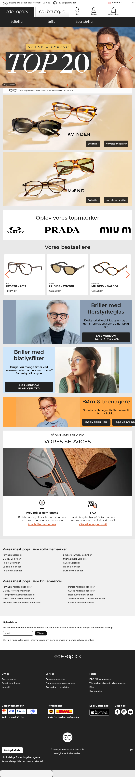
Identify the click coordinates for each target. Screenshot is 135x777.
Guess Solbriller (71, 562)
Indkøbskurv (113, 14)
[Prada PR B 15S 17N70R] (25, 268)
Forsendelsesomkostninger (61, 683)
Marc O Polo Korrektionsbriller (19, 598)
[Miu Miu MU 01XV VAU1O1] (67, 268)
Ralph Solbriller (71, 566)
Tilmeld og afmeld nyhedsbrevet (107, 683)
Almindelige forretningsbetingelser (21, 757)
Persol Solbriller (11, 562)
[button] (17, 12)
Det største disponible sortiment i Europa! (30, 2)
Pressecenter (9, 679)
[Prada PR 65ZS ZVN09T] (110, 268)
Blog (91, 687)
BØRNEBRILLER (96, 422)
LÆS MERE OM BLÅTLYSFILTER (29, 387)
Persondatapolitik (11, 761)
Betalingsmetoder (56, 679)
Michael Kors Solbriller (75, 558)
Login (93, 14)
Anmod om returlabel (57, 687)
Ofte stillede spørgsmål (93, 524)
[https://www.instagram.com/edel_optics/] (124, 712)
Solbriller (93, 143)
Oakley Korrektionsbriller (16, 590)
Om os (5, 673)
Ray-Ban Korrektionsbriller (17, 586)
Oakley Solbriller (12, 558)
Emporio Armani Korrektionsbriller (21, 602)
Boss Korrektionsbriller (80, 594)
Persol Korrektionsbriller (81, 586)
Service (50, 673)
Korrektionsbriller (116, 143)
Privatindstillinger (11, 683)
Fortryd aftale (12, 750)
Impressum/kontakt (33, 761)
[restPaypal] (21, 711)
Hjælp (92, 673)
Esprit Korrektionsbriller (81, 602)
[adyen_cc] (4, 711)
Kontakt (6, 687)
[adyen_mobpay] (32, 711)
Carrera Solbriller (12, 566)
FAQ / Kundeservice (100, 679)
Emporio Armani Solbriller (77, 554)
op (130, 749)
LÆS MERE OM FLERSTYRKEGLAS (106, 337)
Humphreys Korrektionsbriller (19, 594)
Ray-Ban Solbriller (12, 554)
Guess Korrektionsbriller (81, 590)
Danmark (117, 2)
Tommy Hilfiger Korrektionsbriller (86, 598)
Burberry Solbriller (73, 570)
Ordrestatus (95, 691)
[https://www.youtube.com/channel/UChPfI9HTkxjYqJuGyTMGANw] (130, 712)
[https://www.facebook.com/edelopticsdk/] (117, 712)
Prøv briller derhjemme (42, 524)
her (92, 640)
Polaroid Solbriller (12, 570)
